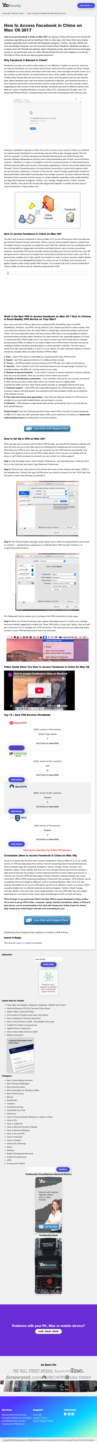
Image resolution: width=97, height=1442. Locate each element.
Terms (85, 1440)
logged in (20, 943)
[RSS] (73, 1414)
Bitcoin (10, 1097)
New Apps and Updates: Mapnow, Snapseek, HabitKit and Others (36, 1005)
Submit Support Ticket (43, 1421)
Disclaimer (90, 1440)
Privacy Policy (77, 1440)
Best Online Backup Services (20, 1080)
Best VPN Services (15, 1093)
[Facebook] (65, 1414)
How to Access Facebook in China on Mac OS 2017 (43, 28)
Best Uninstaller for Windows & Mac (23, 1090)
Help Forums (62, 1440)
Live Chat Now (48, 1331)
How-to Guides (14, 1140)
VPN (9, 1160)
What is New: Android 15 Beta (20, 1011)
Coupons (11, 1103)
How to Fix (12, 1120)
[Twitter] (69, 1414)
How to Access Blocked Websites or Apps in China (29, 1117)
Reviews (11, 1150)
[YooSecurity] (11, 7)
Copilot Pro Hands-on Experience (22, 1025)
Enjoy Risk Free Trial (16, 1110)
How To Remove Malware (18, 1130)
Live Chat (85, 5)
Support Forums (40, 1418)
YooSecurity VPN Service (13, 1424)
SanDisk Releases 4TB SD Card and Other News (28, 1008)
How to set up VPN (15, 1133)
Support (70, 1440)
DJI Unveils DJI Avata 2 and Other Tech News (27, 1015)
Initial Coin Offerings (16, 1143)
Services (55, 1440)
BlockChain (12, 1100)
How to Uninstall (14, 1137)
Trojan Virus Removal (16, 1157)
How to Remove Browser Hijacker (22, 1127)
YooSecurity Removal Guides (13, 13)
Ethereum (11, 1113)
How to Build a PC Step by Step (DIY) (24, 1018)
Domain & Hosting (15, 1107)
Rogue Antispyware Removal (20, 1153)
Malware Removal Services (14, 1414)
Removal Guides (46, 1440)
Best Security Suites (16, 1087)
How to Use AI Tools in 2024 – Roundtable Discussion (31, 1021)
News (9, 1147)
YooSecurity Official (16, 1163)
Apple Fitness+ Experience (19, 1028)
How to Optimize (14, 1123)
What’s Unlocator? (15, 1035)
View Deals (16, 779)
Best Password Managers (18, 1083)
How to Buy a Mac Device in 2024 (22, 1031)
